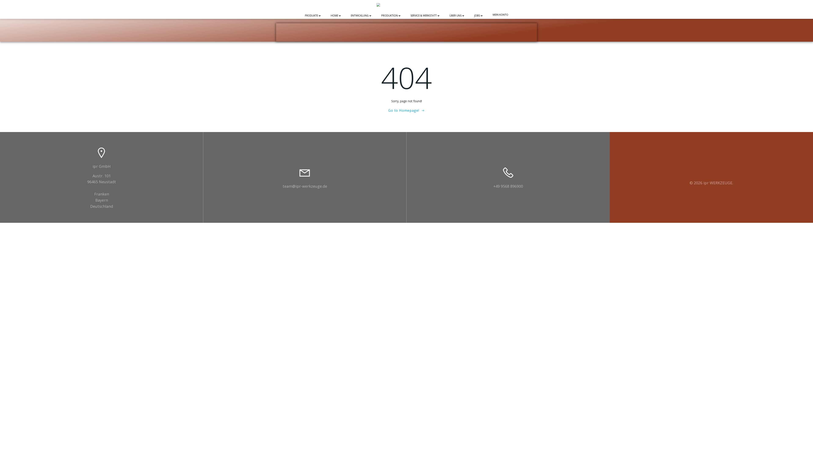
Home (334, 15)
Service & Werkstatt (424, 15)
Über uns (455, 15)
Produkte (311, 15)
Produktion (389, 15)
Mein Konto (500, 14)
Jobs (477, 15)
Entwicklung (360, 15)
